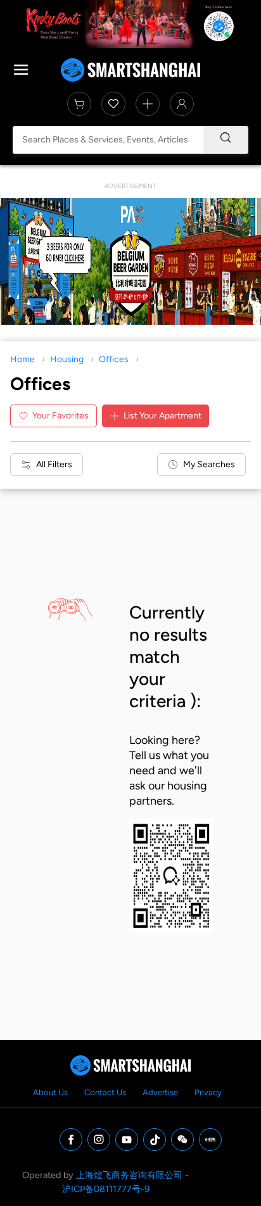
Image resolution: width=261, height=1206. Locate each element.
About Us (50, 1092)
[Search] (225, 140)
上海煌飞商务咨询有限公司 (129, 1175)
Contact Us (105, 1092)
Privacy (208, 1092)
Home (22, 359)
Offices (114, 359)
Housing (67, 359)
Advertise (160, 1092)
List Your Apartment (162, 415)
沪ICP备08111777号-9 (106, 1189)
